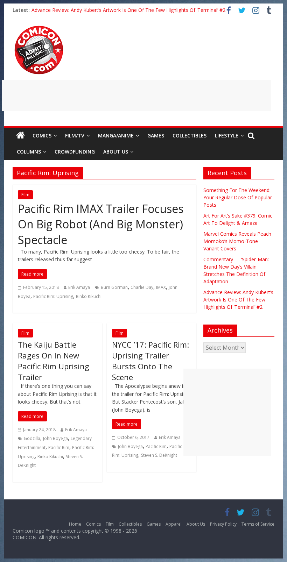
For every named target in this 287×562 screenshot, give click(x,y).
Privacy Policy (223, 524)
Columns (29, 151)
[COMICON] (39, 28)
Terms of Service (257, 524)
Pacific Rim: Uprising (53, 296)
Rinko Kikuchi (89, 296)
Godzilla (32, 438)
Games (155, 135)
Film (25, 195)
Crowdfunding (75, 151)
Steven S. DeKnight (159, 455)
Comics (42, 135)
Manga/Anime (116, 135)
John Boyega (55, 438)
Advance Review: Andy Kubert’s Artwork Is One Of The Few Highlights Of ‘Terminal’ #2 (128, 9)
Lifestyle (226, 135)
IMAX (161, 287)
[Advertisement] (136, 95)
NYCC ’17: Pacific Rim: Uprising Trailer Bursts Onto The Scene (150, 360)
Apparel (174, 524)
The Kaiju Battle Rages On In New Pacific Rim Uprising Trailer (53, 360)
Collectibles (189, 135)
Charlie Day (142, 287)
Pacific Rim (58, 447)
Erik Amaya (79, 287)
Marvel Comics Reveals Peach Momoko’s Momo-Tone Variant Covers (237, 241)
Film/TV (74, 135)
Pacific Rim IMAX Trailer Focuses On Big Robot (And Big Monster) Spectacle (100, 224)
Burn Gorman (114, 287)
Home (75, 524)
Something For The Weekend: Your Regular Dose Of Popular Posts (237, 197)
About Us (115, 151)
